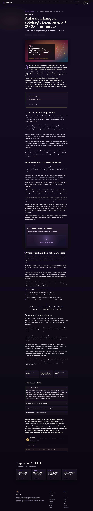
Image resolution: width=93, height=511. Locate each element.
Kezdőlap (27, 11)
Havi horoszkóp (66, 497)
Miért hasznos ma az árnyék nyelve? (34, 99)
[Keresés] (82, 3)
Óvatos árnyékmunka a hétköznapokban (35, 102)
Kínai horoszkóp (46, 1)
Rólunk (65, 501)
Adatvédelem (66, 507)
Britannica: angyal (34, 445)
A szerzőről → (33, 442)
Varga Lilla (32, 437)
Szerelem (39, 1)
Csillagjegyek (32, 1)
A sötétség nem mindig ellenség (33, 96)
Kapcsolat (76, 4)
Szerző (65, 503)
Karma (71, 1)
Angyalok (54, 1)
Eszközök (77, 1)
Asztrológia (66, 1)
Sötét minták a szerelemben (33, 104)
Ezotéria (59, 1)
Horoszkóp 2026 (23, 1)
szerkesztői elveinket (22, 501)
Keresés (65, 499)
